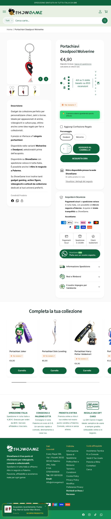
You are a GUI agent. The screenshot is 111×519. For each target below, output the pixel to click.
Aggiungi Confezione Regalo (78, 126)
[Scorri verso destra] (46, 79)
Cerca (89, 469)
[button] (4, 12)
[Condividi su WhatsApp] (17, 200)
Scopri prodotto (35, 513)
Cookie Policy (72, 476)
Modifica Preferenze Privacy (74, 485)
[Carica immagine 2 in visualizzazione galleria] (23, 91)
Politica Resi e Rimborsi (72, 463)
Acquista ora (80, 158)
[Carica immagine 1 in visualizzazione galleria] (12, 91)
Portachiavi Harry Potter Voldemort (83, 352)
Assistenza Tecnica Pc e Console (95, 453)
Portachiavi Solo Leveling (54, 351)
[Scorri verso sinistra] (40, 79)
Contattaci (91, 465)
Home (9, 29)
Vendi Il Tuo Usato (94, 458)
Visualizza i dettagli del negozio (79, 181)
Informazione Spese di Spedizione (72, 454)
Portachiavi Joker (17, 351)
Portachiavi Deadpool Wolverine (29, 29)
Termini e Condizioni (71, 471)
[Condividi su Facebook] (12, 200)
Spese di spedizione (82, 64)
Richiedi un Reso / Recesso (75, 492)
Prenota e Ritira (93, 462)
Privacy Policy (72, 480)
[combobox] (61, 20)
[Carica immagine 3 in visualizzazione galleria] (35, 91)
